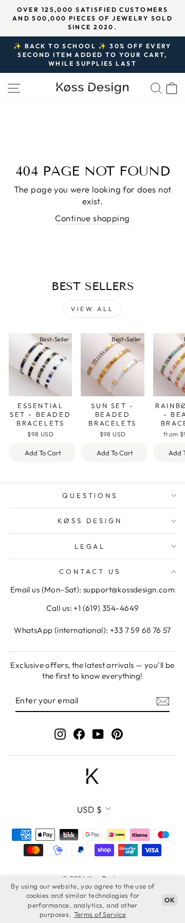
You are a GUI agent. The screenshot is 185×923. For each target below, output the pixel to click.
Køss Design (90, 520)
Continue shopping (92, 218)
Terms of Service (100, 914)
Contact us (90, 571)
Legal (90, 546)
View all (92, 309)
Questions (90, 495)
